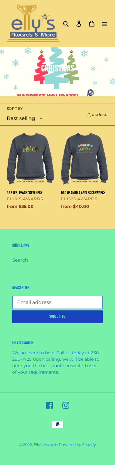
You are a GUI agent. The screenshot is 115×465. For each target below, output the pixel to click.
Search (20, 260)
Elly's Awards (46, 444)
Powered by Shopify (77, 444)
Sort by (15, 108)
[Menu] (104, 23)
